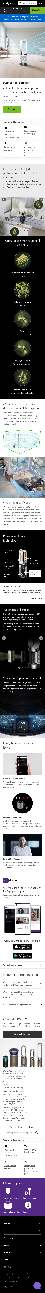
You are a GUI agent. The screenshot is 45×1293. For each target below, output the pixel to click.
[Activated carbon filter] (21, 574)
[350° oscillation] (18, 560)
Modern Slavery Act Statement (27, 1278)
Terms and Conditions (10, 1278)
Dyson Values (9, 1259)
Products (7, 1224)
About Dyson (8, 1252)
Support (7, 1245)
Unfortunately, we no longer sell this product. (22, 17)
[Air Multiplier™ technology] (26, 558)
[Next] (41, 199)
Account (7, 1231)
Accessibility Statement (10, 1282)
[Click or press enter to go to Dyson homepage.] (10, 4)
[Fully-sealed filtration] (20, 550)
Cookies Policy (18, 1274)
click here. (18, 1079)
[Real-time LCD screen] (20, 566)
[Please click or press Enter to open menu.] (3, 3)
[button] (22, 983)
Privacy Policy (8, 1274)
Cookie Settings (28, 1274)
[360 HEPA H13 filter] (25, 572)
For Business (8, 1238)
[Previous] (4, 199)
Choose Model (37, 10)
